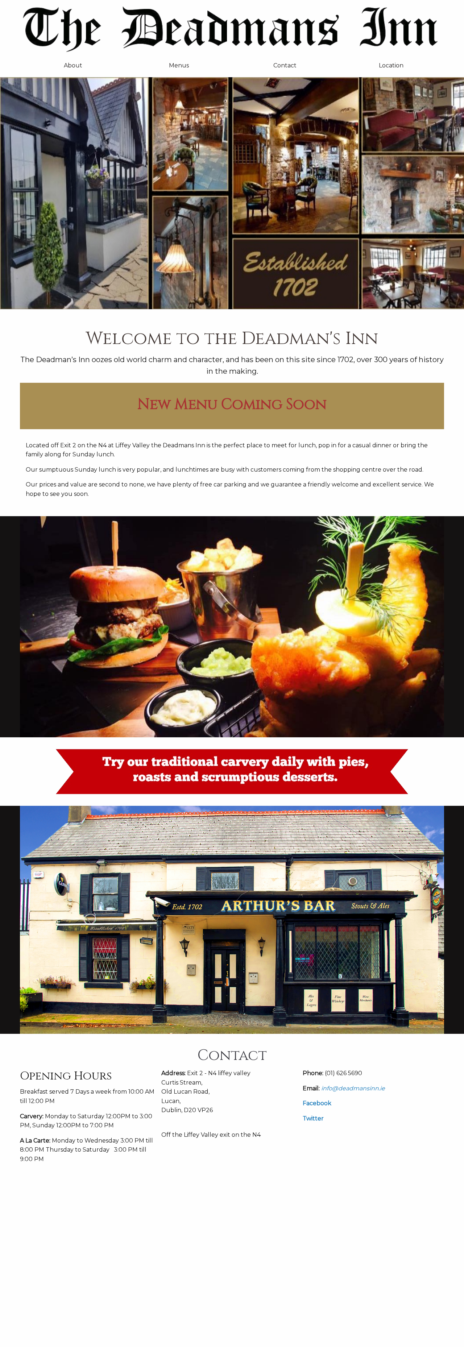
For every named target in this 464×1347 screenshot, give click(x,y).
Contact (285, 65)
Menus (179, 65)
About (73, 65)
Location (391, 65)
